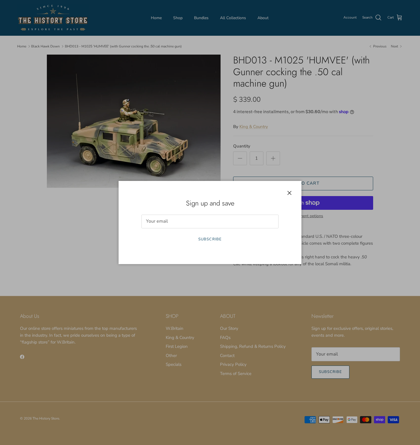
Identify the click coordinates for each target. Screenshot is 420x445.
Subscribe (209, 239)
